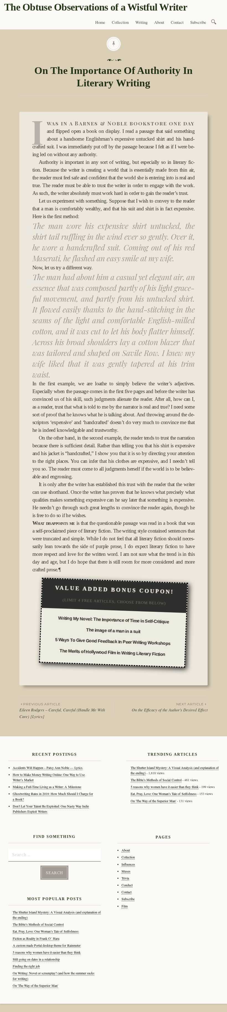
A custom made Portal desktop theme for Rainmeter (47, 945)
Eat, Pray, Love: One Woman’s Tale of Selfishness (46, 931)
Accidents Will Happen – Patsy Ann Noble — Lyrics (47, 767)
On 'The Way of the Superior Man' (35, 985)
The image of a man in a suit (113, 631)
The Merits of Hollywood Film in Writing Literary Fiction (112, 652)
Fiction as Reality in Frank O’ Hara (36, 938)
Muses (126, 871)
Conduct (127, 885)
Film (125, 906)
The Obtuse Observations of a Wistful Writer (95, 7)
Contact (177, 22)
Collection (120, 22)
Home (100, 22)
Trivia (125, 878)
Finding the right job (26, 966)
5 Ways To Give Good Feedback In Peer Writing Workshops (113, 641)
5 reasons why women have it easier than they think (47, 952)
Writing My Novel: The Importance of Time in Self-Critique (113, 620)
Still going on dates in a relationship (36, 959)
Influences (128, 864)
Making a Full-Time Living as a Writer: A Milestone (47, 786)
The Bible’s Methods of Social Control (38, 924)
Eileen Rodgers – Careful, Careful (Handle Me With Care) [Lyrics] (62, 710)
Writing (141, 22)
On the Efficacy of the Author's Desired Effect (170, 707)
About (159, 22)
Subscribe (198, 22)
